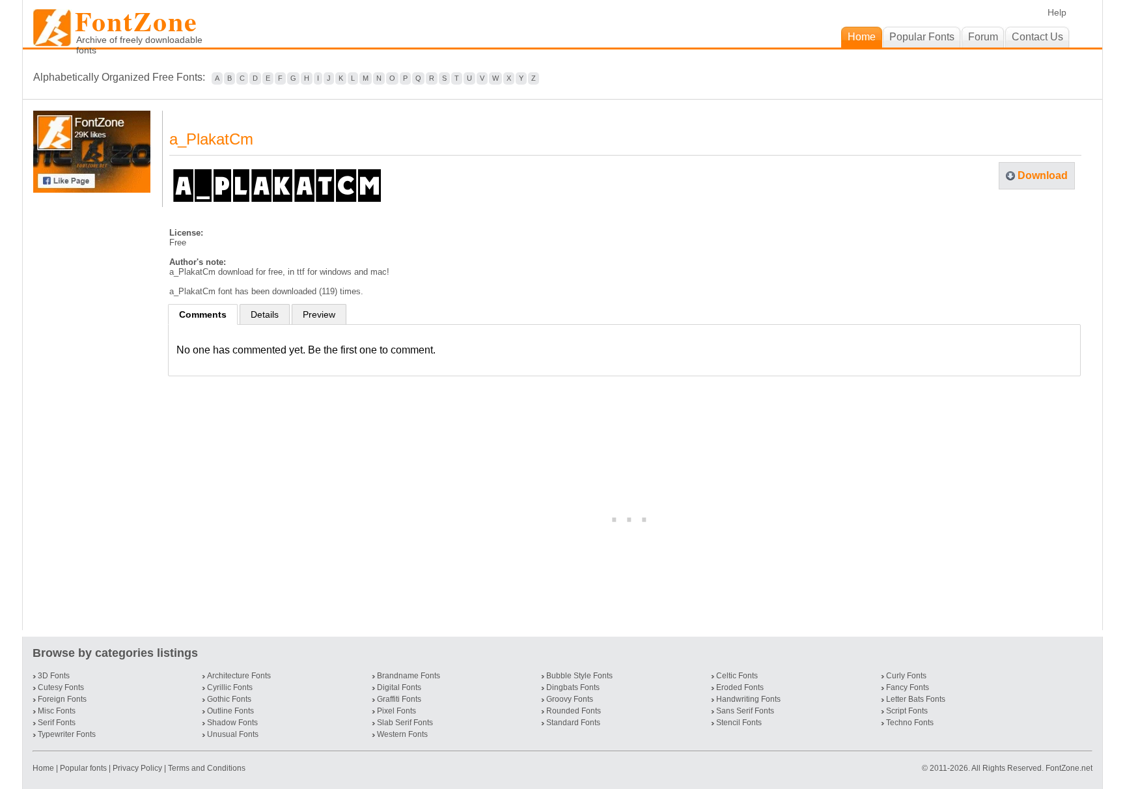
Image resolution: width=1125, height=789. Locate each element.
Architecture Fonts (239, 675)
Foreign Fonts (62, 699)
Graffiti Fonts (399, 699)
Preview (319, 314)
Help (1057, 12)
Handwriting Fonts (748, 699)
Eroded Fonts (740, 687)
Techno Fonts (910, 722)
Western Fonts (402, 734)
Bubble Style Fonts (579, 675)
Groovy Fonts (569, 699)
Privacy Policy (137, 768)
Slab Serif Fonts (405, 722)
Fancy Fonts (907, 687)
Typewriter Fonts (67, 734)
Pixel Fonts (396, 710)
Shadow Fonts (232, 722)
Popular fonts (83, 768)
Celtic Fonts (737, 675)
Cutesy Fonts (61, 687)
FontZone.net (1069, 768)
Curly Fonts (906, 675)
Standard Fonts (573, 722)
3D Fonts (54, 675)
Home (44, 768)
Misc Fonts (57, 710)
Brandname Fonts (408, 675)
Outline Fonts (230, 710)
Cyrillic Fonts (230, 687)
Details (265, 314)
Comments (203, 314)
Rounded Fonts (573, 710)
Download (1043, 175)
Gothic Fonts (229, 699)
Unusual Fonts (232, 734)
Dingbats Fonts (573, 687)
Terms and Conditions (206, 768)
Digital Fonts (399, 687)
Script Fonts (907, 710)
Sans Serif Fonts (745, 710)
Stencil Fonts (739, 722)
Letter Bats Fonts (915, 699)
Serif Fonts (57, 722)
